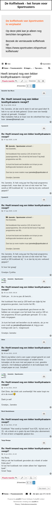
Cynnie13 (4, 126)
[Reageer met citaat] (44, 93)
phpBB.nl (35, 501)
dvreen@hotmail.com (15, 119)
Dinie (3, 339)
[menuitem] (7, 64)
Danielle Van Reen (7, 91)
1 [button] (30, 86)
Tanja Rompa (6, 440)
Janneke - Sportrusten (17, 146)
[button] (27, 86)
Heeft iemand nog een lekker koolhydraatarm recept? (19, 75)
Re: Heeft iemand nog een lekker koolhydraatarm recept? (20, 100)
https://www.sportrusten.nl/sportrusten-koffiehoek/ (28, 49)
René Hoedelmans (7, 411)
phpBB (18, 499)
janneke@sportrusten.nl (38, 172)
